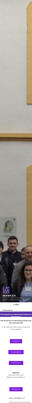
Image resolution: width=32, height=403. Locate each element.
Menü (17, 304)
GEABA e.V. (9, 295)
